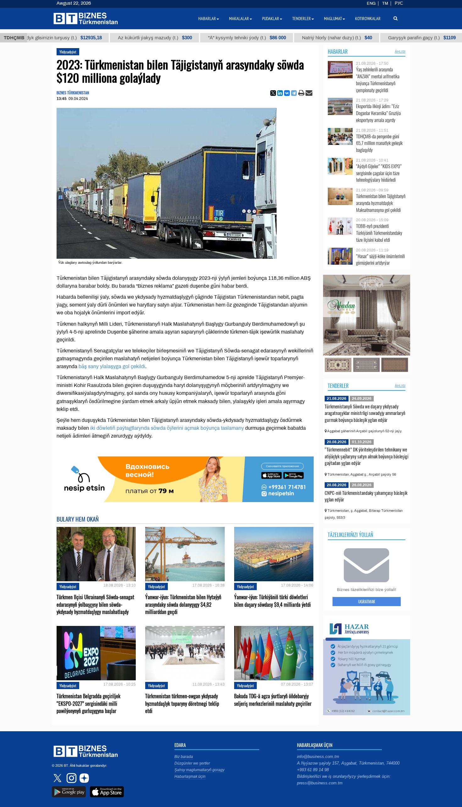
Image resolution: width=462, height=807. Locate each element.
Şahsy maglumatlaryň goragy (199, 770)
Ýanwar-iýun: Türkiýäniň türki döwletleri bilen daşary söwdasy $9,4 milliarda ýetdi (272, 601)
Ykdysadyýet (67, 51)
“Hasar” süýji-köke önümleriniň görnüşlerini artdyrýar (380, 259)
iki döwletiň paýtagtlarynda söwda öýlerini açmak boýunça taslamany (167, 428)
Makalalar (239, 18)
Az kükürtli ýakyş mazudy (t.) (113, 37)
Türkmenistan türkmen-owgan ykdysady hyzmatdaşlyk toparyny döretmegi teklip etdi (182, 703)
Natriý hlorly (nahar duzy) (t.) (295, 37)
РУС (399, 3)
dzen (83, 778)
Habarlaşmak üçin (190, 776)
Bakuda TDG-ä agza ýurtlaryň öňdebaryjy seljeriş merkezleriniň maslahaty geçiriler (272, 700)
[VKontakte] (287, 93)
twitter (58, 778)
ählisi (400, 51)
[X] (273, 93)
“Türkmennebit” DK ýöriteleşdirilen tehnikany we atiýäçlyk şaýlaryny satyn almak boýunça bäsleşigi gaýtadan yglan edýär (366, 456)
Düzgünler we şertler (192, 763)
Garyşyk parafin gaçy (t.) (380, 37)
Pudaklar (270, 18)
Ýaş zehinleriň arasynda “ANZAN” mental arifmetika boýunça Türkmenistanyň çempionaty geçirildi (377, 79)
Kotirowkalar (368, 18)
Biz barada (183, 756)
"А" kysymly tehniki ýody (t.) (205, 37)
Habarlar (338, 51)
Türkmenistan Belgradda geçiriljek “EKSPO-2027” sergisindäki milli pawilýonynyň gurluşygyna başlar (88, 703)
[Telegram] (294, 93)
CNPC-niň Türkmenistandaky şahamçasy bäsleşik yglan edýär (366, 496)
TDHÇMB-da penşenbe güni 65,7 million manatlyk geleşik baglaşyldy (379, 143)
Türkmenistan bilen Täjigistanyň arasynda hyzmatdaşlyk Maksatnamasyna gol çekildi (380, 203)
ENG (371, 3)
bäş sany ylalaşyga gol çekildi (112, 366)
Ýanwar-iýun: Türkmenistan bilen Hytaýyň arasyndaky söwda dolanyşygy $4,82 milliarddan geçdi (183, 604)
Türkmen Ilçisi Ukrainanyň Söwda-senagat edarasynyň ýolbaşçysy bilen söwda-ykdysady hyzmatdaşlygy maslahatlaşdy (95, 604)
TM (385, 3)
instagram (70, 778)
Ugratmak (366, 601)
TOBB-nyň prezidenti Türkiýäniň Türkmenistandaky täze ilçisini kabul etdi (379, 233)
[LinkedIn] (280, 93)
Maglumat (333, 18)
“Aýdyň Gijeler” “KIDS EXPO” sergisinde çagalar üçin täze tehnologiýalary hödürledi (379, 173)
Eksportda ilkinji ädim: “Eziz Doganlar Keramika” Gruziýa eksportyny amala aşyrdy (378, 113)
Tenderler (338, 386)
